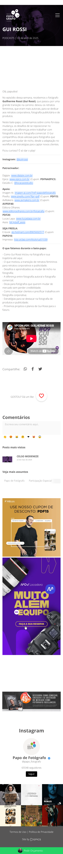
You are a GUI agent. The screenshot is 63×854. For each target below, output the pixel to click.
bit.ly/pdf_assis (17, 222)
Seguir (31, 774)
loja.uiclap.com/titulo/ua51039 (30, 239)
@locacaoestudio (23, 183)
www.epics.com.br (20, 179)
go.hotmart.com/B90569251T (28, 232)
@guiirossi (22, 159)
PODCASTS (8, 38)
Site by (26, 839)
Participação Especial (40, 480)
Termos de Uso (18, 832)
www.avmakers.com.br (27, 200)
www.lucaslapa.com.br (28, 218)
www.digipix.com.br (22, 175)
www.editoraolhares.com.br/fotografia (23, 211)
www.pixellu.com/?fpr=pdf (25, 196)
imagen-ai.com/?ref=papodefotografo (35, 192)
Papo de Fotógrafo (14, 480)
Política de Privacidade (41, 832)
